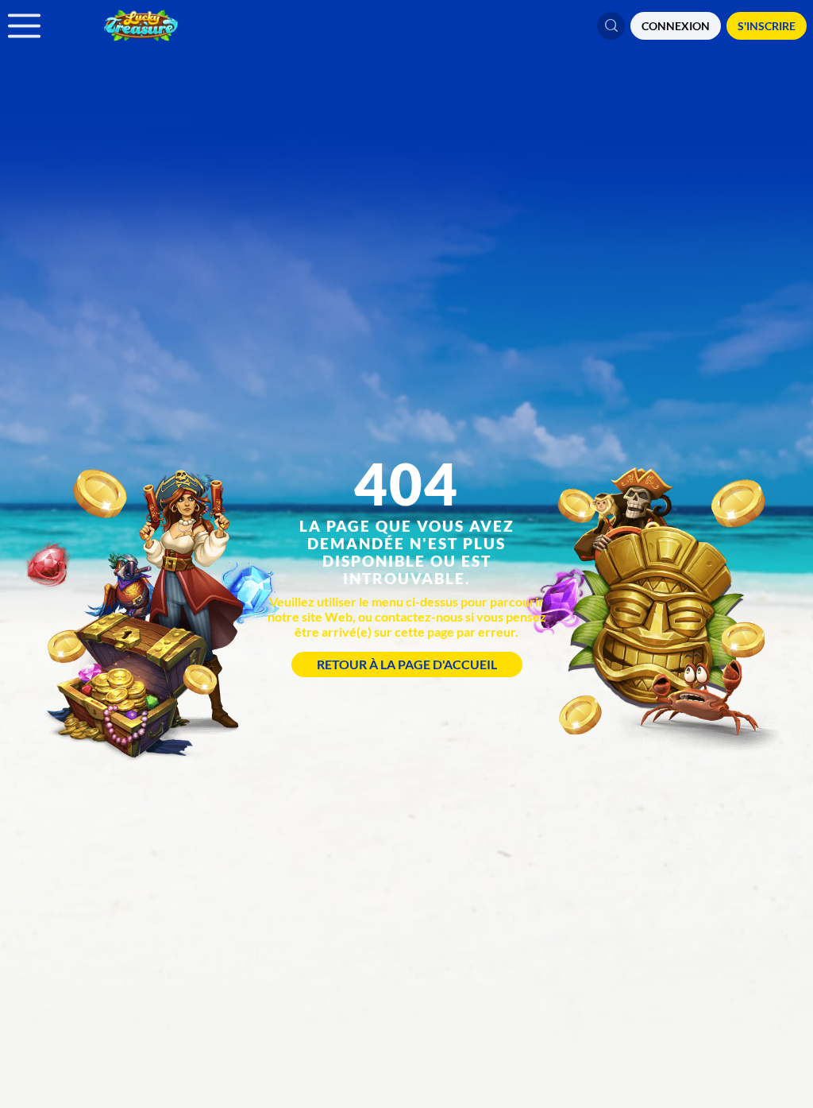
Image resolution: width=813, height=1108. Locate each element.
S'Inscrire (767, 26)
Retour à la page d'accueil (407, 664)
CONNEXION (676, 26)
